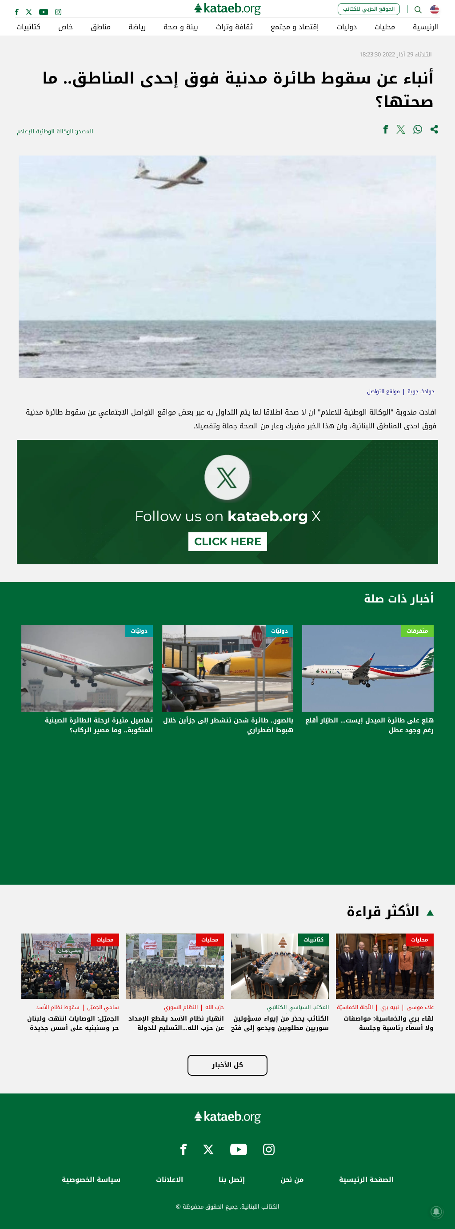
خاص (65, 27)
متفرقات (417, 631)
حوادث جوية (421, 391)
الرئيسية (426, 27)
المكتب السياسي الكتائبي (298, 1007)
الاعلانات (169, 1180)
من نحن (291, 1180)
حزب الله (214, 1007)
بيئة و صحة (181, 27)
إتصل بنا (232, 1180)
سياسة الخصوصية (91, 1180)
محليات (385, 27)
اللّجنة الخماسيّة (355, 1007)
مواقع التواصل (383, 391)
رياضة (137, 27)
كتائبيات (28, 27)
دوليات (347, 27)
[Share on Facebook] (385, 131)
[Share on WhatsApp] (417, 131)
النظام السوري (181, 1007)
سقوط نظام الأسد (58, 1007)
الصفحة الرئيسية (366, 1180)
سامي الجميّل (103, 1007)
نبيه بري (389, 1007)
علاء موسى (420, 1007)
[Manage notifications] (436, 1212)
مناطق (101, 27)
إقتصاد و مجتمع (295, 27)
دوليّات (279, 631)
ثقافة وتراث (234, 27)
